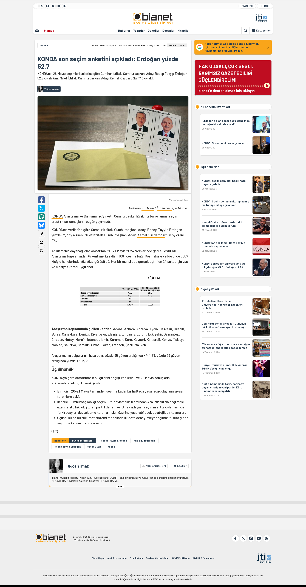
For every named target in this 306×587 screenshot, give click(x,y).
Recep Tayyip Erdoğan (164, 229)
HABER (44, 45)
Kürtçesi (147, 208)
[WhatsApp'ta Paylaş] (41, 216)
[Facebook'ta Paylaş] (41, 199)
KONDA (57, 216)
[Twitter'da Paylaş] (41, 208)
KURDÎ (264, 6)
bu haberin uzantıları (215, 107)
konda (111, 446)
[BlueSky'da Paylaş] (41, 225)
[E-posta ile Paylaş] (41, 242)
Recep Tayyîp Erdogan (68, 446)
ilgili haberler (210, 167)
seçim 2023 (94, 446)
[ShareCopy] (41, 233)
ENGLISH (247, 6)
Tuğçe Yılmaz (77, 466)
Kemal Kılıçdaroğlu (151, 235)
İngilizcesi (164, 208)
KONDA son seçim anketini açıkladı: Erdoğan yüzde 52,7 (107, 62)
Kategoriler (263, 30)
